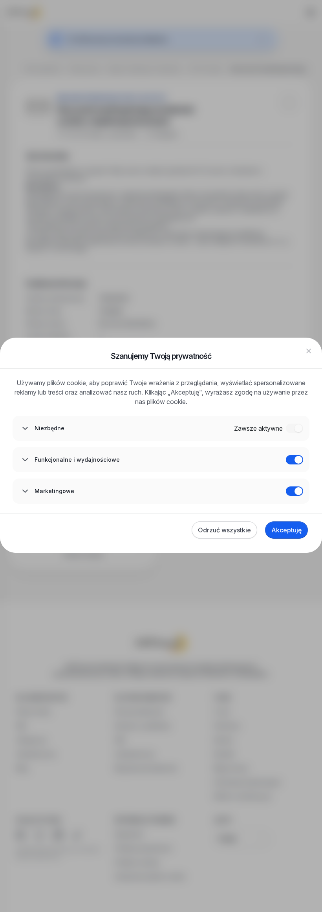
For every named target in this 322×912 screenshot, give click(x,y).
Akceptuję (286, 530)
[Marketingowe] (294, 491)
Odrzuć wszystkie (224, 530)
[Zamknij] (309, 351)
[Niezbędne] (294, 428)
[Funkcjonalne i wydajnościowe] (294, 459)
